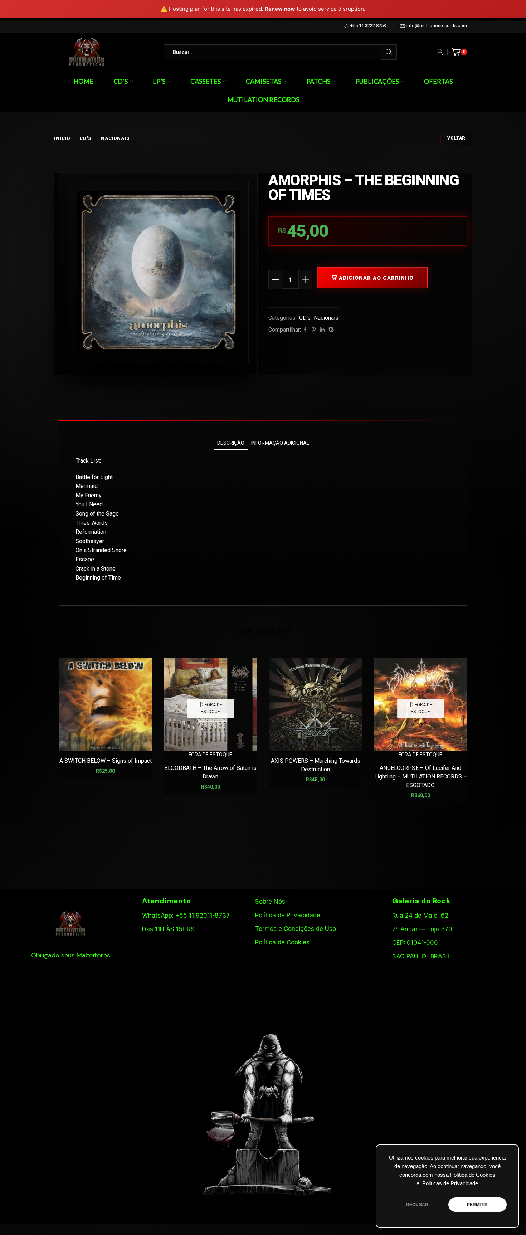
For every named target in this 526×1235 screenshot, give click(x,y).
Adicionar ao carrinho (376, 278)
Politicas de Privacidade (450, 1183)
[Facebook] (305, 330)
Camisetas (263, 81)
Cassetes (205, 81)
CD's (85, 138)
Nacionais (115, 138)
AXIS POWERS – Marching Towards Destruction (315, 765)
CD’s (120, 81)
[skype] (330, 330)
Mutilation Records (263, 99)
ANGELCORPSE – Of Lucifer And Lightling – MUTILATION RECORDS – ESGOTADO (420, 777)
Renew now (280, 8)
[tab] (231, 443)
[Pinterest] (314, 330)
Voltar (456, 138)
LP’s (159, 81)
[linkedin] (322, 330)
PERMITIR (477, 1204)
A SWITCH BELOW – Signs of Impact (105, 760)
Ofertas (438, 81)
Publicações (377, 81)
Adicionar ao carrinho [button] (109, 739)
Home (83, 81)
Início (62, 138)
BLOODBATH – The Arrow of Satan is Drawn (210, 772)
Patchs (318, 81)
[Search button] (389, 52)
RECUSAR (417, 1204)
